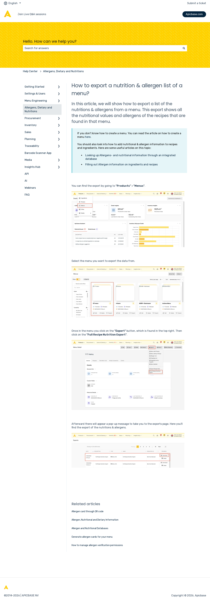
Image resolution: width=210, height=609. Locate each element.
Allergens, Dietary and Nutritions (63, 71)
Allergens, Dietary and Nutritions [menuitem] (38, 109)
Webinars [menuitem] (30, 187)
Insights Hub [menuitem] (32, 166)
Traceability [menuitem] (32, 145)
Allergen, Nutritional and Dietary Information (95, 519)
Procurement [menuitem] (33, 118)
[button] (59, 87)
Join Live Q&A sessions (32, 14)
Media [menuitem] (28, 159)
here (88, 136)
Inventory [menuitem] (31, 125)
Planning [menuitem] (30, 139)
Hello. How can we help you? (49, 41)
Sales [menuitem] (28, 132)
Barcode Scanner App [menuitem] (38, 153)
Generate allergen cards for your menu (92, 537)
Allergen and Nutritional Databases (90, 528)
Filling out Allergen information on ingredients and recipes (121, 164)
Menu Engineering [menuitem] (36, 100)
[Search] (184, 48)
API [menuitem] (27, 173)
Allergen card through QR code (88, 511)
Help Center (30, 71)
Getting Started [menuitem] (34, 86)
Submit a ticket (196, 3)
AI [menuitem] (26, 180)
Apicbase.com (194, 14)
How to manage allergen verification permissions (97, 545)
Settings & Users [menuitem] (35, 93)
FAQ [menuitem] (27, 194)
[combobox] (102, 48)
